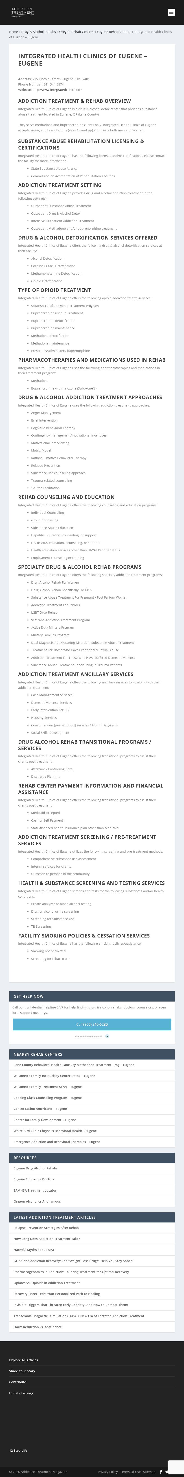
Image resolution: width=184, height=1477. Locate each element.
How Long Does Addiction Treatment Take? (47, 1239)
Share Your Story (22, 1371)
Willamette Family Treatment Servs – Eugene (48, 1087)
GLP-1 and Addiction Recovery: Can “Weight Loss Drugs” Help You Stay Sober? (73, 1261)
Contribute (17, 1382)
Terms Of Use (130, 1472)
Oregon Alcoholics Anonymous (37, 1201)
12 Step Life (18, 1450)
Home (13, 32)
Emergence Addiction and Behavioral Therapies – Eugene (57, 1142)
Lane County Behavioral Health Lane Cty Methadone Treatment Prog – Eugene (74, 1065)
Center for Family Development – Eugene (45, 1120)
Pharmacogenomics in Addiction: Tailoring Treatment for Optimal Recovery (71, 1272)
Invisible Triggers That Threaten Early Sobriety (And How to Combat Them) (71, 1305)
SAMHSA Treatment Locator (35, 1190)
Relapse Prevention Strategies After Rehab (46, 1228)
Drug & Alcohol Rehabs (38, 32)
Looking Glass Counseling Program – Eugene (48, 1098)
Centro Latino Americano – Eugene (40, 1109)
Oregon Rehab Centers (76, 32)
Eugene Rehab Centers (114, 32)
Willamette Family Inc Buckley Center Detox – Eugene (54, 1076)
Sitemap (149, 1472)
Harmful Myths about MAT (34, 1250)
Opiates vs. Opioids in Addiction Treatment (47, 1283)
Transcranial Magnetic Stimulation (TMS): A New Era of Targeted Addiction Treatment (79, 1316)
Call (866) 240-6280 (92, 1024)
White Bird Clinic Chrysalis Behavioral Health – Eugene (55, 1131)
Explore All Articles (23, 1360)
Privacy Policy (108, 1472)
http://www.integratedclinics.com (58, 90)
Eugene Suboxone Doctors (34, 1179)
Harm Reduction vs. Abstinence (38, 1327)
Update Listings (21, 1393)
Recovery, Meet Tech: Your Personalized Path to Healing (57, 1294)
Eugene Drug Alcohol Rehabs (36, 1168)
